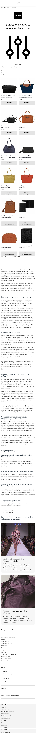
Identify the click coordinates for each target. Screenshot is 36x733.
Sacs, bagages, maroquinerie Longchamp (24, 406)
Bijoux (3, 639)
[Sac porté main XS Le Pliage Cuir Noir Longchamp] (9, 116)
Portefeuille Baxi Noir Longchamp (24, 216)
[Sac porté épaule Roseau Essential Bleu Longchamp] (9, 146)
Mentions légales (5, 718)
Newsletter (4, 727)
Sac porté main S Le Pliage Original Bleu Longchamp (25, 96)
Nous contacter (5, 709)
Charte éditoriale (5, 713)
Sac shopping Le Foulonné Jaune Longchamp (7, 186)
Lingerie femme (5, 648)
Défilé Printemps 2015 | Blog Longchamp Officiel (13, 560)
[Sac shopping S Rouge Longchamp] (27, 176)
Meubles (3, 652)
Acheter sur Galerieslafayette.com (9, 103)
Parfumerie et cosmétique (8, 637)
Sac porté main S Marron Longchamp (25, 126)
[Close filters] (1, 703)
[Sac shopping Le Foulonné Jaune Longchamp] (9, 176)
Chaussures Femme (6, 641)
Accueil (3, 7)
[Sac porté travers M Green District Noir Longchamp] (27, 146)
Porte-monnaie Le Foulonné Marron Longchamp (8, 246)
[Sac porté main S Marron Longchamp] (27, 116)
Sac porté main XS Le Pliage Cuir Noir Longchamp (8, 126)
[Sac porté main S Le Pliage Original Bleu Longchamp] (27, 86)
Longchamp (7, 674)
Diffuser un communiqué (7, 711)
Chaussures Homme (6, 643)
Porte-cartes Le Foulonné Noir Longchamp (26, 246)
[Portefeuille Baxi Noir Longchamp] (27, 206)
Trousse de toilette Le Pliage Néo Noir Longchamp (8, 96)
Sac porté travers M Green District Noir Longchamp (25, 156)
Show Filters (18, 64)
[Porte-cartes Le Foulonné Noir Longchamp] (27, 236)
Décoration (4, 645)
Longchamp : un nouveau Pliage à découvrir (15, 612)
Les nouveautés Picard (8, 512)
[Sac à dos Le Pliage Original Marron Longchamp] (9, 206)
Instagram (4, 725)
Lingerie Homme (5, 650)
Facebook (3, 723)
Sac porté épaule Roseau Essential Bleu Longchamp (8, 156)
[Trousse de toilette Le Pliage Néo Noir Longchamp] (9, 86)
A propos (3, 707)
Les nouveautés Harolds (8, 510)
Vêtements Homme (6, 661)
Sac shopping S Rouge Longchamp (24, 186)
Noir (5, 681)
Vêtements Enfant (5, 656)
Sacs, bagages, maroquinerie (8, 654)
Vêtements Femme (6, 658)
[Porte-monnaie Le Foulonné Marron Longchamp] (9, 236)
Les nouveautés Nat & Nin (8, 509)
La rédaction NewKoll (6, 716)
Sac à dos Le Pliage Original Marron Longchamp (8, 216)
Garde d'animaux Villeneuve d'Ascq (10, 695)
